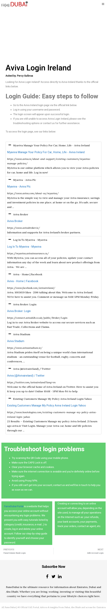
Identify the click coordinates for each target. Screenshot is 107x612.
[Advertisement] (53, 29)
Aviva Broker (15, 221)
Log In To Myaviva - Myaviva (24, 247)
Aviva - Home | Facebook (22, 281)
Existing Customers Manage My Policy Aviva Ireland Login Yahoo (46, 406)
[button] (53, 145)
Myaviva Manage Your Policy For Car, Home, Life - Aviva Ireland (46, 152)
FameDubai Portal (13, 506)
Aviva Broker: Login (19, 311)
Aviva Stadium (15, 341)
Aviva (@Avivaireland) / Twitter (26, 376)
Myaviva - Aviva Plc (19, 187)
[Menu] (103, 4)
